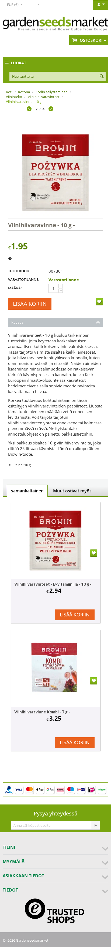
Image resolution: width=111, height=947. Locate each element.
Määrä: (15, 288)
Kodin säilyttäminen (52, 91)
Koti (9, 91)
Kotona (24, 91)
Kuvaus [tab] (17, 322)
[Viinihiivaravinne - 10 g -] (55, 173)
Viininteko (14, 96)
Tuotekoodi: (20, 270)
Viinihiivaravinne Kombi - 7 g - (42, 711)
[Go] (95, 825)
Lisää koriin (30, 303)
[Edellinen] (29, 109)
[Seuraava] (50, 109)
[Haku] (101, 76)
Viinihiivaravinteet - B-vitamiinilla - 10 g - (53, 584)
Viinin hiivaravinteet (44, 96)
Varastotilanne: (23, 279)
